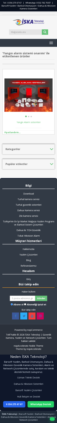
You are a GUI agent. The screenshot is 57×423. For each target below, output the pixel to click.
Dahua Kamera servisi (28, 210)
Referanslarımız (28, 265)
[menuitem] (28, 193)
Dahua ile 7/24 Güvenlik (28, 230)
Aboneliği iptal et (36, 304)
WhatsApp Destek (40, 404)
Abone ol (18, 304)
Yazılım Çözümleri (28, 254)
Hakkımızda (28, 249)
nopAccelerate (34, 348)
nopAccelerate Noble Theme (28, 345)
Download (28, 193)
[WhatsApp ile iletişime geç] (52, 419)
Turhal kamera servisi (28, 199)
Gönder (41, 298)
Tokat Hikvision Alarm (28, 235)
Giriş (28, 279)
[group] (28, 95)
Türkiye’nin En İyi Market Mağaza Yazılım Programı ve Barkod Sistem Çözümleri (28, 223)
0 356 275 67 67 (14, 404)
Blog (28, 260)
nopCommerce (35, 329)
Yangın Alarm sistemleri (29, 122)
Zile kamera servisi (28, 215)
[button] (51, 43)
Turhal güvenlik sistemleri (28, 204)
